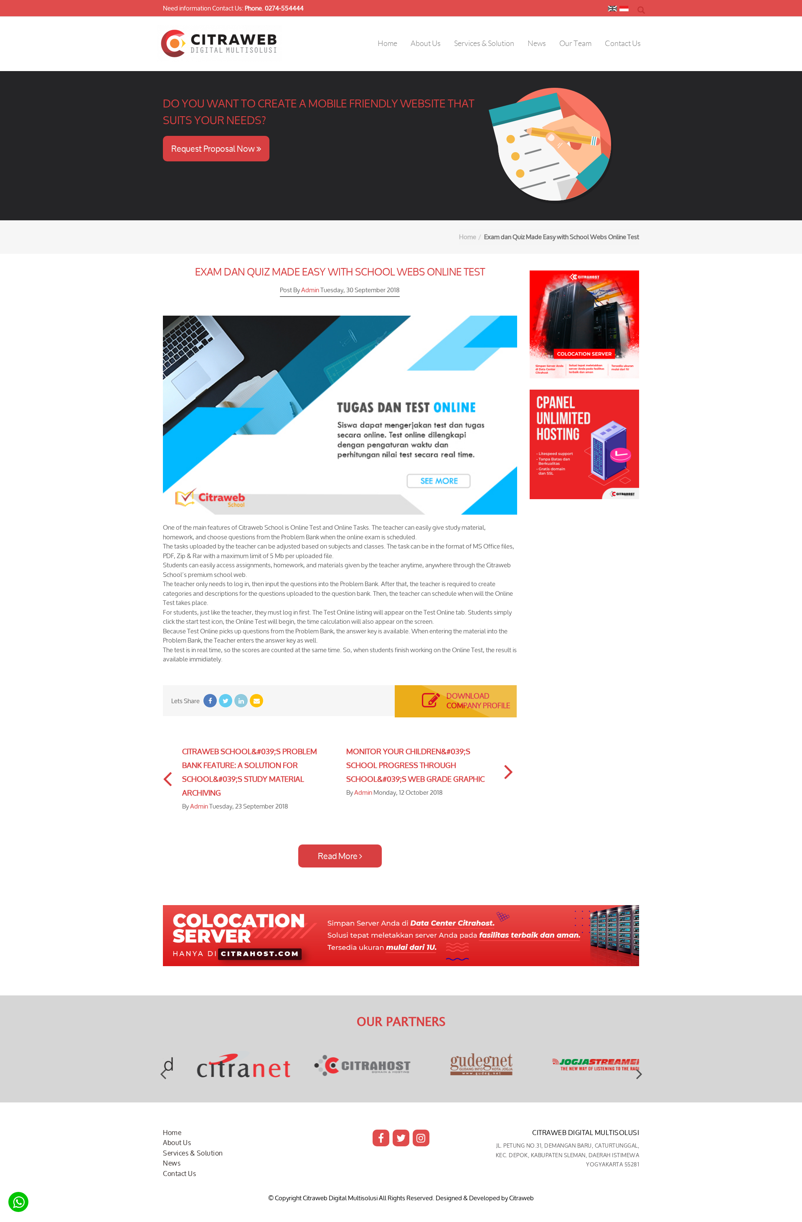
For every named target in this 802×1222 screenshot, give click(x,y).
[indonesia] (624, 10)
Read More (338, 856)
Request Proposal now (213, 148)
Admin (310, 289)
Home (467, 236)
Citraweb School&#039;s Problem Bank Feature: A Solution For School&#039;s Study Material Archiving (249, 772)
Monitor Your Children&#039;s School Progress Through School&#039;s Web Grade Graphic (415, 765)
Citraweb (521, 1197)
